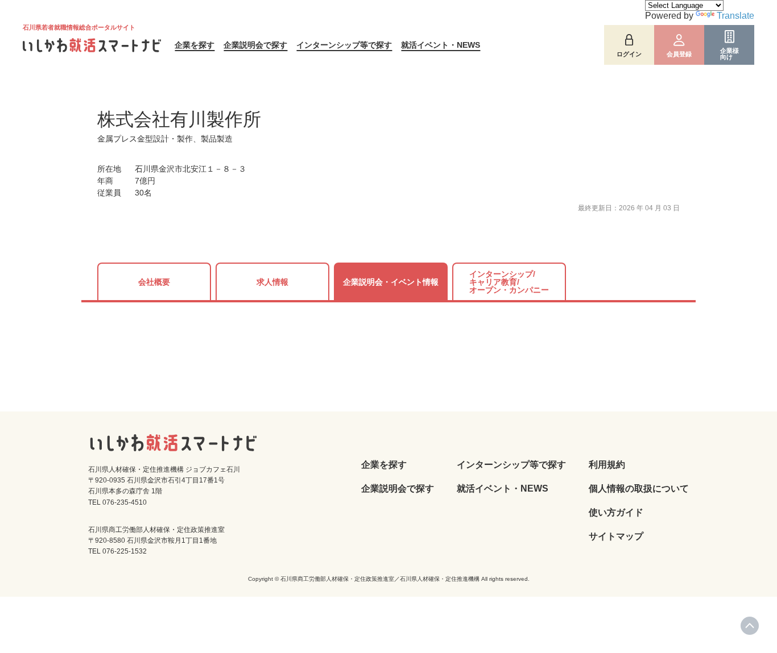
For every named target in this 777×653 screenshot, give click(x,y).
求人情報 (272, 281)
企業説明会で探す (255, 44)
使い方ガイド (616, 512)
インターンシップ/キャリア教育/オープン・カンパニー (509, 281)
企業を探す (194, 44)
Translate (735, 15)
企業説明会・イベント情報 (391, 281)
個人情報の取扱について (639, 488)
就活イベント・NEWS (440, 44)
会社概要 (154, 281)
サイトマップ (616, 536)
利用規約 (607, 464)
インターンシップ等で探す (344, 44)
